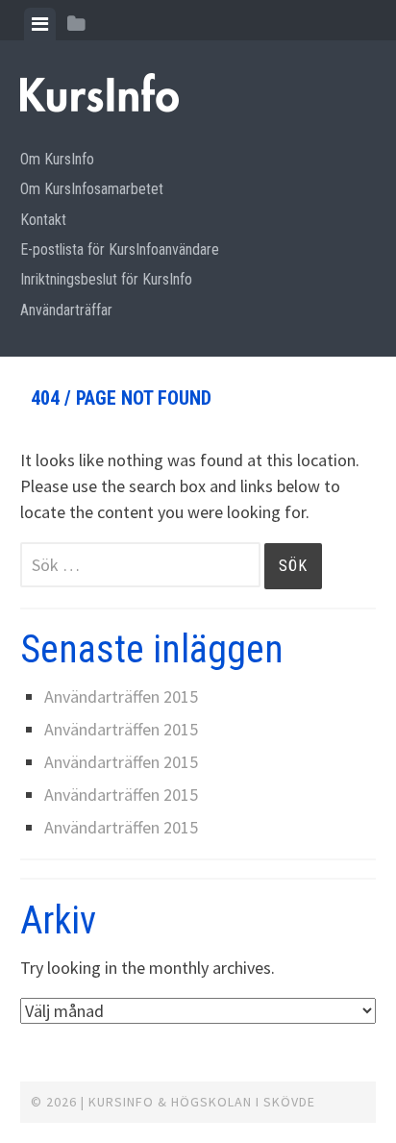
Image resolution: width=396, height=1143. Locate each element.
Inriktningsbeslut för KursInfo (106, 279)
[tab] (40, 24)
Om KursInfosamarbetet (91, 189)
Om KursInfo (57, 159)
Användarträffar (66, 310)
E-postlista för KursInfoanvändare (119, 249)
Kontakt (43, 220)
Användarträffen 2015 (121, 696)
